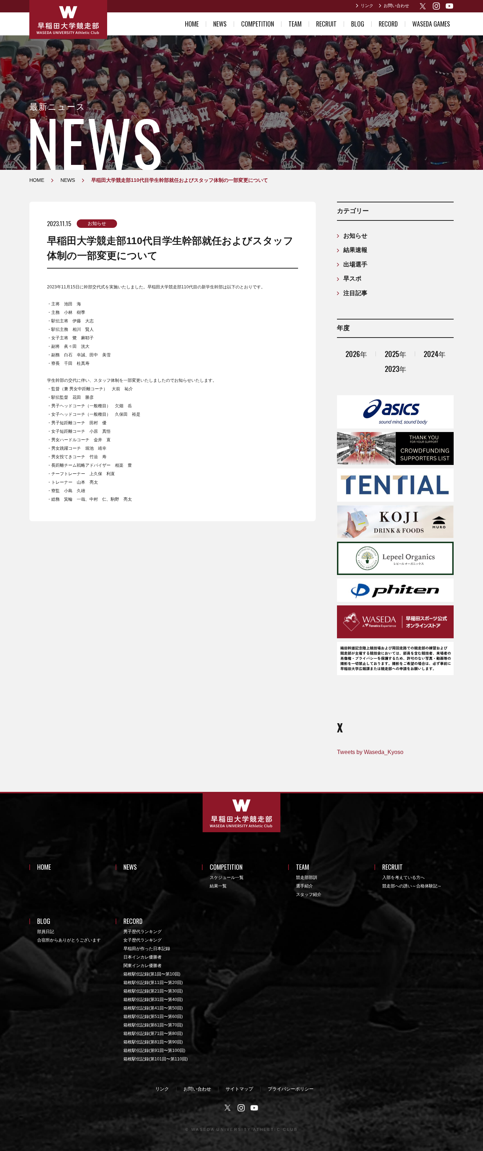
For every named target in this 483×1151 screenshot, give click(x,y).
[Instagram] (436, 6)
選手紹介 (304, 886)
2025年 (395, 354)
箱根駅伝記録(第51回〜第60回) (153, 1016)
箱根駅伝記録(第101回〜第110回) (155, 1059)
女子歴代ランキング (142, 940)
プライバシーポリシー (291, 1089)
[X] (423, 6)
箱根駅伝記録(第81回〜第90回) (153, 1042)
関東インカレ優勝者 (142, 965)
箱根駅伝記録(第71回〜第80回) (153, 1033)
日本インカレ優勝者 (142, 957)
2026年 (356, 354)
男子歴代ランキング (142, 931)
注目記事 (355, 293)
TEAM (295, 23)
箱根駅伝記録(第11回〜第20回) (153, 982)
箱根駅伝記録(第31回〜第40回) (153, 999)
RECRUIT (326, 23)
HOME (192, 23)
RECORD (388, 23)
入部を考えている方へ (403, 877)
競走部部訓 (306, 877)
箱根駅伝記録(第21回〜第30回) (153, 991)
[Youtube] (450, 6)
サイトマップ (239, 1089)
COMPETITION (257, 23)
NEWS (220, 23)
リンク (367, 5)
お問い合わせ (396, 5)
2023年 (395, 368)
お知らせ (97, 223)
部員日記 (45, 931)
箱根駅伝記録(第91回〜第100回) (154, 1050)
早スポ (352, 278)
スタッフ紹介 (308, 894)
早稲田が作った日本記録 (146, 948)
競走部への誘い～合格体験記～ (412, 886)
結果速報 (355, 250)
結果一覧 (218, 886)
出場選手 (355, 264)
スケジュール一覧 (227, 877)
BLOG (357, 23)
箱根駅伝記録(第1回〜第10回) (151, 974)
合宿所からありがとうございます (69, 940)
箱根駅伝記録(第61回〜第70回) (153, 1025)
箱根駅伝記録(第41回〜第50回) (153, 1008)
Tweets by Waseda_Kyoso (370, 752)
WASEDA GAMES (431, 23)
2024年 (435, 354)
